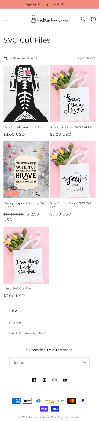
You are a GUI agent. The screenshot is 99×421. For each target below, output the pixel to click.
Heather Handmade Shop (42, 417)
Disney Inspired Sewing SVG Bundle (24, 205)
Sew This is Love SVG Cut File (71, 127)
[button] (6, 19)
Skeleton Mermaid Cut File (23, 127)
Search (15, 323)
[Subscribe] (84, 362)
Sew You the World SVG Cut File (70, 205)
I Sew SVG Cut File (17, 288)
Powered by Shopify (69, 417)
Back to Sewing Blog (27, 333)
